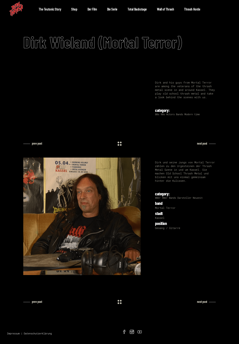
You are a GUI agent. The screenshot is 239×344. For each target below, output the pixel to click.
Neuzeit (198, 197)
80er (158, 197)
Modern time (192, 114)
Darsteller (184, 197)
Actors (170, 114)
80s (157, 114)
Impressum (13, 333)
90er (165, 197)
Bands (179, 114)
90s (163, 114)
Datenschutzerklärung (38, 333)
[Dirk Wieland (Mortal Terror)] (86, 216)
